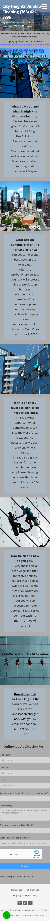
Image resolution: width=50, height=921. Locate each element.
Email (2, 780)
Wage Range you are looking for (14, 837)
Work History (6, 805)
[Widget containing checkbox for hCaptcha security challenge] (21, 854)
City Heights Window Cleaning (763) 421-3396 (22, 11)
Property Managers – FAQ (25, 895)
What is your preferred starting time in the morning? (24, 793)
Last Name (5, 767)
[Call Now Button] (6, 915)
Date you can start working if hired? (16, 825)
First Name (5, 755)
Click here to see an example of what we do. (25, 44)
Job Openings (33, 890)
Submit (25, 866)
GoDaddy (40, 915)
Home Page (16, 890)
